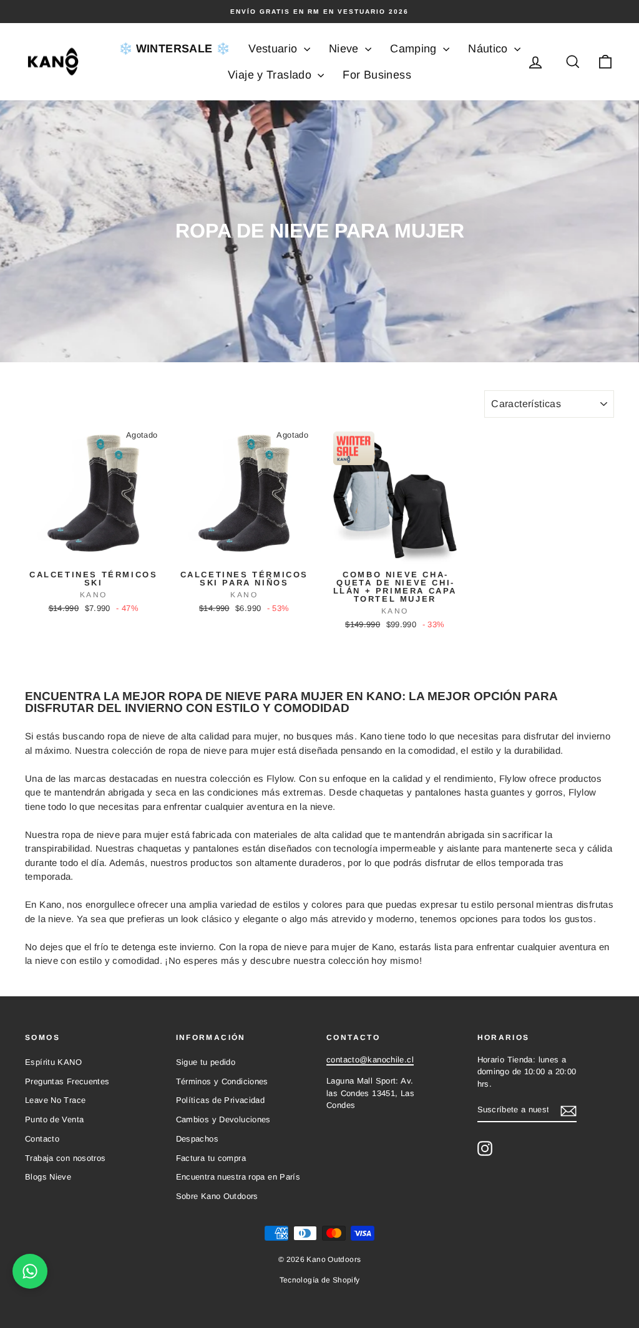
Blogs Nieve (48, 1176)
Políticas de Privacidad (220, 1100)
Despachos (197, 1138)
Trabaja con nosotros (65, 1158)
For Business (377, 75)
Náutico (489, 48)
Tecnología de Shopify (320, 1280)
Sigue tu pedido (206, 1062)
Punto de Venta (54, 1119)
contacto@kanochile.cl (370, 1059)
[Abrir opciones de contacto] (29, 1271)
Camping (415, 48)
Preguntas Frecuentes (67, 1081)
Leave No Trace (55, 1100)
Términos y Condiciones (222, 1081)
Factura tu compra (211, 1158)
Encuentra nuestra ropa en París (238, 1176)
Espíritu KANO (53, 1062)
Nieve (345, 48)
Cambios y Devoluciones (223, 1119)
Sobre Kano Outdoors (217, 1196)
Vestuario (274, 48)
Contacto (42, 1138)
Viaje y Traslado (271, 75)
